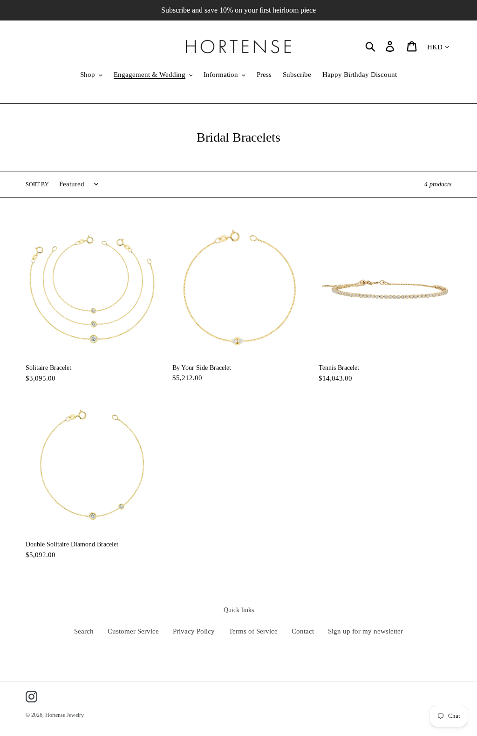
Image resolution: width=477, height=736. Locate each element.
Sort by (37, 184)
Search (84, 631)
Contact (303, 631)
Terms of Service (253, 631)
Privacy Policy (194, 631)
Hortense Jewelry (64, 715)
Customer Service (133, 631)
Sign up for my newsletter (365, 631)
